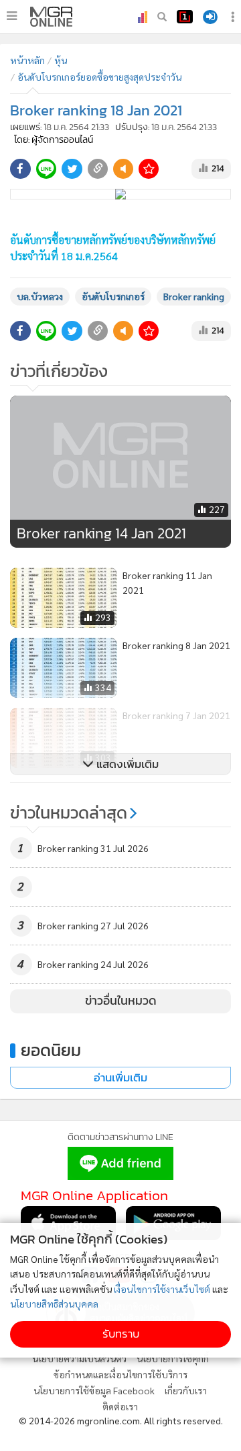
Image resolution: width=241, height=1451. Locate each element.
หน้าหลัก (27, 60)
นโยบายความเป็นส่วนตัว (79, 1358)
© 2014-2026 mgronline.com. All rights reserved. (121, 1420)
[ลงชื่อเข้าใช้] (210, 17)
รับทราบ (120, 1334)
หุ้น (60, 60)
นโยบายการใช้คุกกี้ (173, 1358)
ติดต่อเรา (120, 1406)
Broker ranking (193, 296)
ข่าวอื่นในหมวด (121, 1000)
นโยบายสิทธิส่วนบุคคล (54, 1304)
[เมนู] (12, 16)
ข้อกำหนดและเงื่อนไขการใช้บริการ (120, 1374)
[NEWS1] (185, 16)
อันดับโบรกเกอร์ (113, 296)
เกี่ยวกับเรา (186, 1390)
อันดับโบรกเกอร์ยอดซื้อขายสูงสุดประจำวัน (99, 77)
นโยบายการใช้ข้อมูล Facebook (94, 1390)
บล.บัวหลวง (40, 296)
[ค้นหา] (162, 16)
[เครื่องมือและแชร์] (234, 17)
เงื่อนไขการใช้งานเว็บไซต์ (162, 1289)
